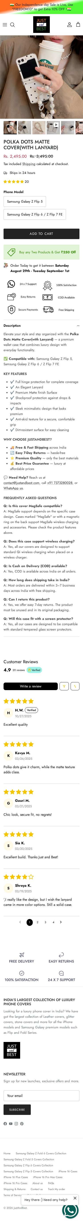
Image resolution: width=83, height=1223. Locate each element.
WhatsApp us (13, 488)
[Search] (14, 25)
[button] (14, 181)
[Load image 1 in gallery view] (41, 77)
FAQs (51, 1183)
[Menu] (5, 25)
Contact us (37, 1189)
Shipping (28, 163)
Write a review (30, 686)
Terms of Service (13, 1195)
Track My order (56, 1189)
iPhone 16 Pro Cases (15, 1183)
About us (38, 1183)
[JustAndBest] (41, 24)
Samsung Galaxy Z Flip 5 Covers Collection (28, 1171)
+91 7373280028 (59, 482)
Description (12, 325)
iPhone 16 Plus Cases (16, 1177)
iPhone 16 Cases (67, 1171)
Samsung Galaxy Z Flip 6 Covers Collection (28, 1165)
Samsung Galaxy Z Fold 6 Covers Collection (41, 1153)
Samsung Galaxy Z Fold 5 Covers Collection (29, 1159)
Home (7, 1153)
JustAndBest (20, 1208)
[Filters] (64, 686)
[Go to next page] (62, 922)
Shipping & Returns (14, 1189)
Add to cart (41, 233)
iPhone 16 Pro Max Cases (47, 1177)
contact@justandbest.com (21, 482)
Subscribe (17, 1110)
